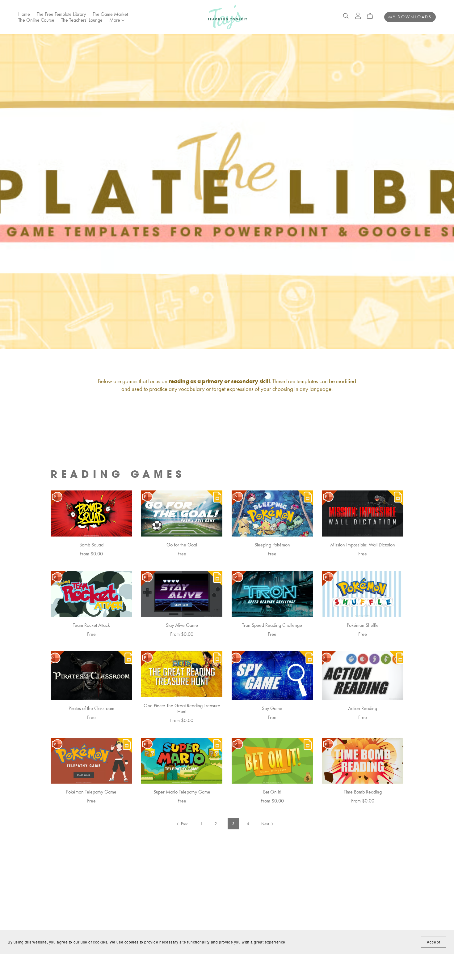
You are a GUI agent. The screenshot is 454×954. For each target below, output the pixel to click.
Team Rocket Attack (91, 625)
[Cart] (372, 16)
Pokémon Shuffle (363, 625)
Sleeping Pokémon (272, 544)
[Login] (358, 15)
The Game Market (110, 14)
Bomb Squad (91, 544)
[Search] (346, 16)
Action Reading (362, 708)
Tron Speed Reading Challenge (272, 625)
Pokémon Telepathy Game (91, 792)
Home (24, 14)
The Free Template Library (61, 14)
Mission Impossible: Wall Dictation (362, 544)
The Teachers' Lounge (82, 20)
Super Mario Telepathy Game (181, 792)
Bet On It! (272, 792)
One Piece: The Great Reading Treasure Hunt (182, 708)
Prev (184, 823)
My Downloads (410, 16)
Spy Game (272, 708)
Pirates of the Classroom (91, 708)
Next (265, 823)
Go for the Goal (181, 544)
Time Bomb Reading (363, 792)
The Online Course (36, 20)
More (115, 20)
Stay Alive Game (182, 625)
